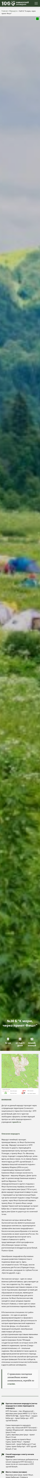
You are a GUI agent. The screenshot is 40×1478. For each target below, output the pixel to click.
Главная (5, 11)
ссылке (11, 1383)
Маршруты (13, 11)
